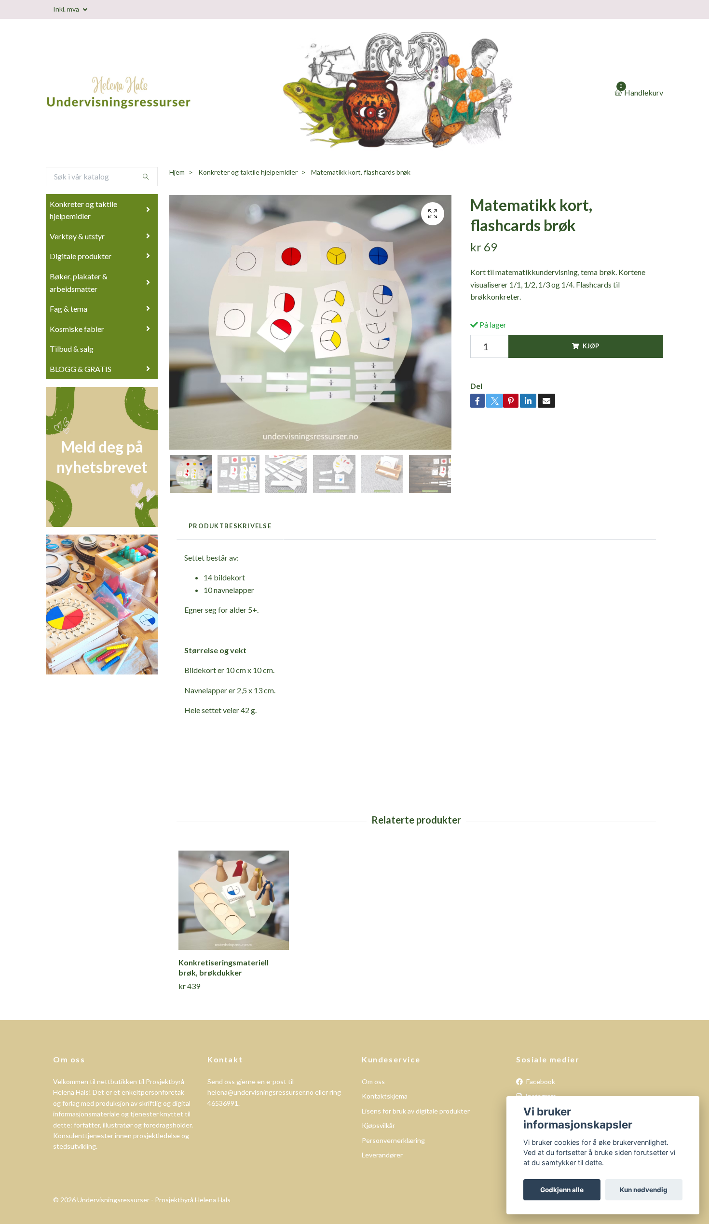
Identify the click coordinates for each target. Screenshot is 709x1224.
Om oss (373, 1081)
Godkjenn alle (562, 1190)
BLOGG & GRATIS (80, 368)
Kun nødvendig (644, 1190)
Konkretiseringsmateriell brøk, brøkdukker (223, 967)
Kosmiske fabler (77, 328)
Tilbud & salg (72, 348)
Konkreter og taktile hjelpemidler (83, 210)
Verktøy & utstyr (77, 236)
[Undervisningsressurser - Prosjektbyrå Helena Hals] (156, 93)
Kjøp (591, 346)
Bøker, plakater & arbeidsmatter (79, 282)
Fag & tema (68, 308)
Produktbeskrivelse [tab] (230, 526)
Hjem (177, 172)
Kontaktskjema (385, 1096)
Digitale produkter (80, 256)
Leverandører (382, 1155)
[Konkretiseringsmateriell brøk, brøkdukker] (233, 900)
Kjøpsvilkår (378, 1125)
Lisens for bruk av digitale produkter (416, 1111)
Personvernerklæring (393, 1140)
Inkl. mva (67, 9)
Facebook (540, 1081)
